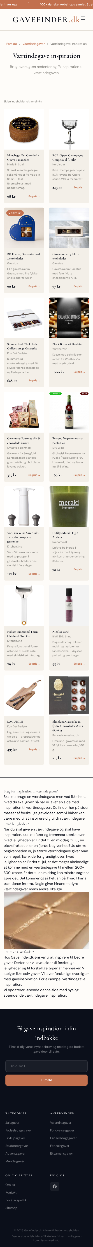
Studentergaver (16, 1146)
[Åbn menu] (83, 18)
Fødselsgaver (59, 1146)
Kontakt (10, 1192)
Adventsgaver (15, 1153)
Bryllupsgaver (15, 1138)
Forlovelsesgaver (62, 1130)
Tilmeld (46, 1080)
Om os (10, 1185)
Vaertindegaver (34, 44)
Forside (11, 44)
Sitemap (11, 1208)
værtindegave (59, 851)
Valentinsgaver (60, 1123)
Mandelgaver (14, 1161)
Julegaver (12, 1123)
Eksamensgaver (61, 1153)
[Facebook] (54, 1186)
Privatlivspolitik (16, 1200)
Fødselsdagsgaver (18, 1130)
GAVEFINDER (46, 19)
